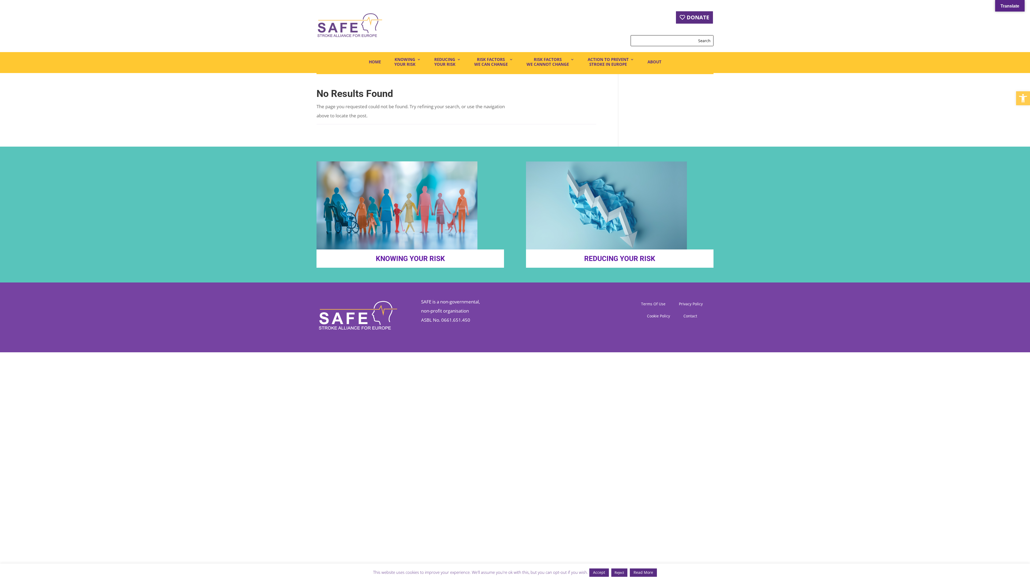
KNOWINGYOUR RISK (404, 62)
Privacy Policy (691, 304)
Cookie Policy (658, 316)
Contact (690, 316)
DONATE (698, 17)
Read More (643, 572)
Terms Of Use (653, 304)
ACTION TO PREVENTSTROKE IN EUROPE (608, 62)
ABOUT (654, 61)
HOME (375, 61)
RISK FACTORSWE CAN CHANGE (491, 62)
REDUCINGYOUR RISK (444, 62)
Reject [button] (619, 572)
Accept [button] (599, 572)
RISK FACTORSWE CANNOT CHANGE (548, 62)
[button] (1023, 98)
